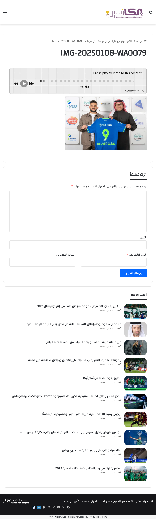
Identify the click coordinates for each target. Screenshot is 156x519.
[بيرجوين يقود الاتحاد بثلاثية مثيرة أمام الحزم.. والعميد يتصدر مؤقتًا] (135, 419)
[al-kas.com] (124, 12)
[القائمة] (5, 13)
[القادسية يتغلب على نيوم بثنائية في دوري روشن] (135, 455)
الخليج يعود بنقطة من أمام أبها (102, 378)
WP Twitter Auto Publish (62, 516)
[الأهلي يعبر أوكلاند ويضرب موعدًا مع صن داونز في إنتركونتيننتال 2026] (135, 311)
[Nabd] (39, 507)
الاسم (142, 237)
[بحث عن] (151, 13)
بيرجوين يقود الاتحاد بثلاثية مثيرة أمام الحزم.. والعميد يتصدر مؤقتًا (81, 414)
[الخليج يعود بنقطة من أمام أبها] (135, 383)
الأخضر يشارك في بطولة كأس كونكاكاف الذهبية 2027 (88, 468)
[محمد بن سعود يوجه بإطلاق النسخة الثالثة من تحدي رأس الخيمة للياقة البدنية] (135, 329)
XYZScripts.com (98, 516)
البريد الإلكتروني (137, 254)
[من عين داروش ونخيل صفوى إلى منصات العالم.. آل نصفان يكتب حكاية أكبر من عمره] (135, 437)
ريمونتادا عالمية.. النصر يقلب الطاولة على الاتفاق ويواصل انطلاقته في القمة (74, 360)
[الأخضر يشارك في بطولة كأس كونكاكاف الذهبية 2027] (135, 473)
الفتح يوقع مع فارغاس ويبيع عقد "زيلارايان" (108, 41)
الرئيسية (139, 41)
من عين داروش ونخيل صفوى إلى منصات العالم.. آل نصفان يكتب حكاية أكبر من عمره (70, 432)
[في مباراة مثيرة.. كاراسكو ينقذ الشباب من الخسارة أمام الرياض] (135, 347)
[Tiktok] (34, 507)
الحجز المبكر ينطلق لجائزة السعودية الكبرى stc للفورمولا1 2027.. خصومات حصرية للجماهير (66, 396)
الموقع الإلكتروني (65, 254)
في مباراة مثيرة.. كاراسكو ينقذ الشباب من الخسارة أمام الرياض (83, 342)
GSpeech (129, 91)
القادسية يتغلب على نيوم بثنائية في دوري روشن (91, 450)
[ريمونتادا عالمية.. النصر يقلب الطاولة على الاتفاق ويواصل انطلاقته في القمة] (135, 365)
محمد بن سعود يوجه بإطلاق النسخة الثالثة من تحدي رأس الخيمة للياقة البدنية (74, 324)
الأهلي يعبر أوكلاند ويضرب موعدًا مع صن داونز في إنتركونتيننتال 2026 (79, 306)
